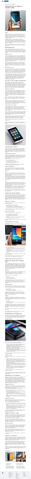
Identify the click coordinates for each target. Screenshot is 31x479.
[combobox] (18, 1)
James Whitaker (7, 9)
